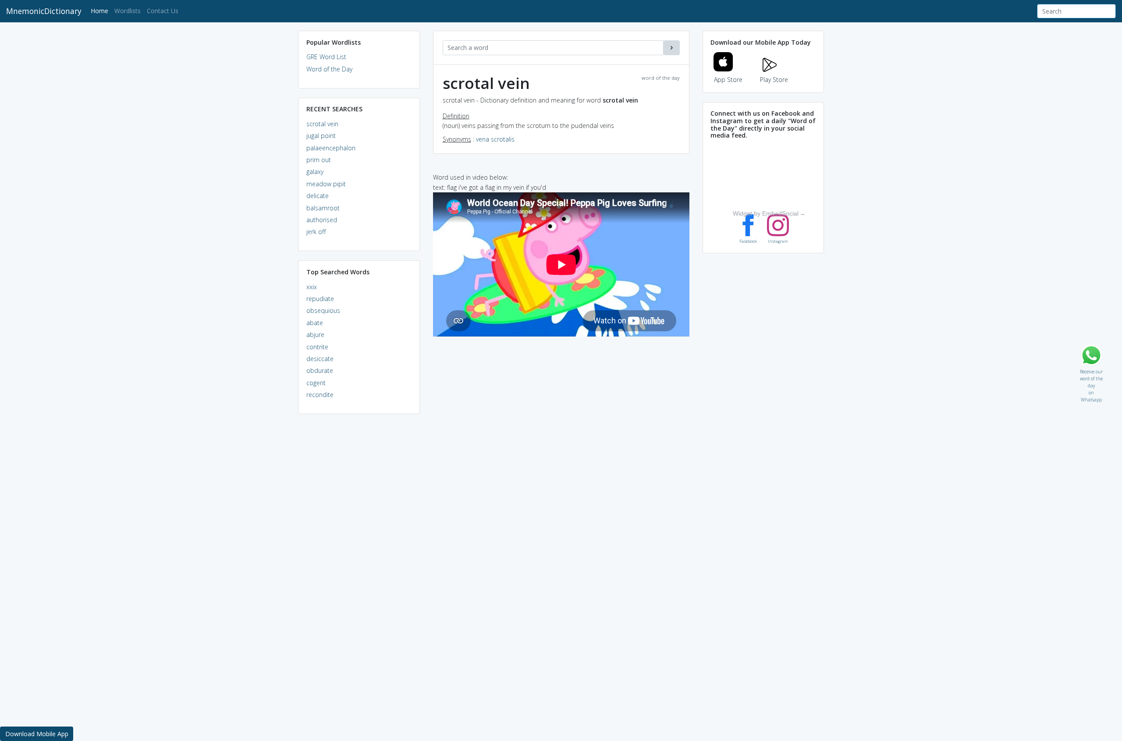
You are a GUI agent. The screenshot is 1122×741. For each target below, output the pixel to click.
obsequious (323, 310)
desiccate (320, 359)
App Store (728, 79)
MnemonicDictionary (44, 11)
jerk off (316, 231)
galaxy (314, 171)
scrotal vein (322, 124)
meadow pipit (326, 184)
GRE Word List (326, 57)
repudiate (320, 298)
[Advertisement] (359, 554)
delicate (317, 195)
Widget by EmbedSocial (766, 213)
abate (314, 323)
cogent (316, 383)
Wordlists (127, 11)
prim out (318, 160)
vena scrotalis (495, 139)
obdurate (319, 370)
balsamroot (323, 208)
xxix (311, 287)
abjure (315, 334)
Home (101, 10)
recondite (320, 394)
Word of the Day (329, 69)
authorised (321, 220)
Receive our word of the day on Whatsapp (1091, 370)
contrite (317, 347)
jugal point (321, 135)
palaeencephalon (330, 148)
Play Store (774, 79)
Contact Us (162, 11)
